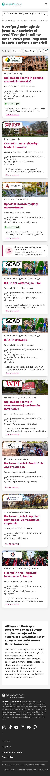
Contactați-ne (7, 757)
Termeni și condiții (9, 770)
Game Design (30, 51)
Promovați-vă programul (12, 752)
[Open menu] (45, 4)
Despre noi (6, 747)
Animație (16, 51)
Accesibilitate (44, 770)
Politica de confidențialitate (27, 770)
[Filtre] (45, 51)
